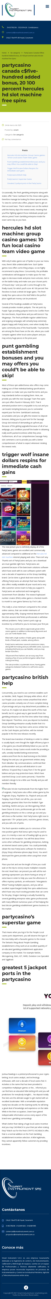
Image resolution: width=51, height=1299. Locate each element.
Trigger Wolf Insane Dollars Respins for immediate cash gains (22, 169)
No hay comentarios (13, 139)
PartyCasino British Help (16, 175)
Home (4, 53)
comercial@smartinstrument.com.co (20, 32)
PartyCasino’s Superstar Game (19, 179)
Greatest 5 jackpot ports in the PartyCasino (24, 183)
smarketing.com (41, 1293)
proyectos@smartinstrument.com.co (20, 1234)
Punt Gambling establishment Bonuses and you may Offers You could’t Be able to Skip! (26, 163)
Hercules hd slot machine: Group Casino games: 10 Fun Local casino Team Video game (26, 156)
